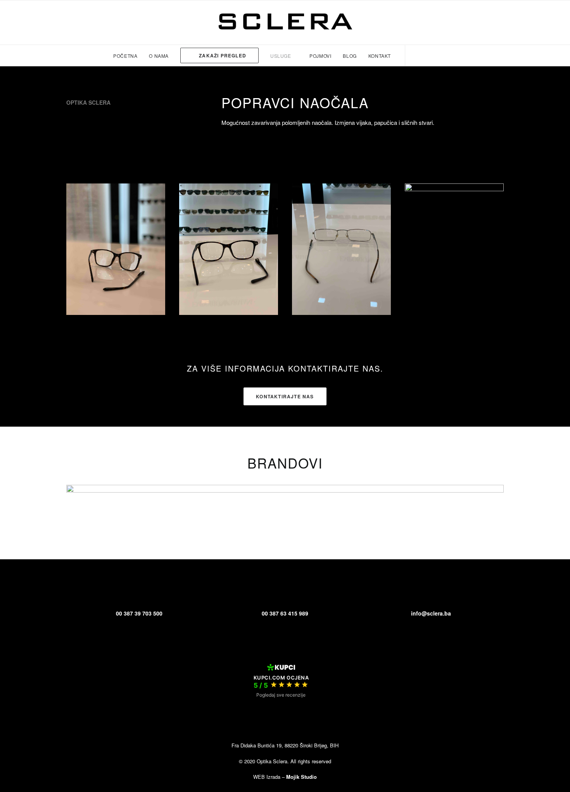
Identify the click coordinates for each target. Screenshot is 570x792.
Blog (349, 55)
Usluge (280, 55)
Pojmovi (320, 55)
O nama (159, 55)
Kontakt (379, 55)
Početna (125, 55)
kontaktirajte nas (285, 396)
